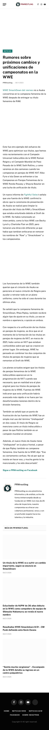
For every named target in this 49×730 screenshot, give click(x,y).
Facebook (15, 715)
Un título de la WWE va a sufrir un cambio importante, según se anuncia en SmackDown (24, 565)
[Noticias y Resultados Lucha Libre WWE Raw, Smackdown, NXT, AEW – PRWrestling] (24, 4)
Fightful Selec (31, 194)
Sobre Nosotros (30, 715)
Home (6, 711)
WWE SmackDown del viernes (18, 90)
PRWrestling (7, 83)
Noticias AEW (35, 711)
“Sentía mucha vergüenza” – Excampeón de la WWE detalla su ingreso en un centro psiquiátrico (23, 670)
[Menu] (4, 4)
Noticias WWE (19, 711)
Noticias (7, 51)
